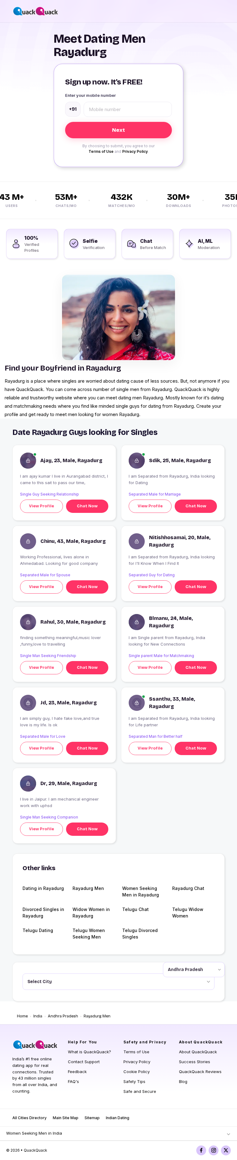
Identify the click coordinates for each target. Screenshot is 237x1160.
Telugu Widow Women (187, 912)
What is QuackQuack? (89, 1051)
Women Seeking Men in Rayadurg (140, 891)
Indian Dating (117, 1117)
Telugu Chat (135, 909)
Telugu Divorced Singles (140, 933)
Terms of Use (101, 151)
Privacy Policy (135, 151)
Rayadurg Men (88, 888)
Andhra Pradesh (63, 1016)
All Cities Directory (29, 1117)
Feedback (77, 1071)
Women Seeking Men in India (34, 1133)
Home (22, 1016)
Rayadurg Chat (188, 888)
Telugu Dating (38, 930)
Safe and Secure (139, 1091)
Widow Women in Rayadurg (91, 912)
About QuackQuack (198, 1051)
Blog (183, 1081)
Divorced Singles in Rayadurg (43, 912)
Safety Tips (134, 1081)
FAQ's (73, 1081)
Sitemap (92, 1117)
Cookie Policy (136, 1071)
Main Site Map (65, 1117)
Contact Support (84, 1061)
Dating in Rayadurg (43, 888)
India (37, 1016)
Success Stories (194, 1061)
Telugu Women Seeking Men (89, 933)
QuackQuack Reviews (200, 1071)
